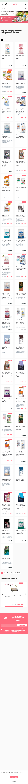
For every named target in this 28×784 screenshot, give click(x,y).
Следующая (17, 572)
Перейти (20, 0)
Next (26, 595)
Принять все (14, 777)
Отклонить (14, 779)
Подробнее (14, 781)
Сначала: (18, 40)
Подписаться (22, 625)
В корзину (21, 224)
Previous (2, 596)
